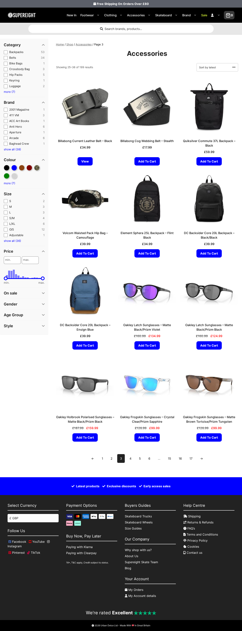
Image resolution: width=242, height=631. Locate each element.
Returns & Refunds (199, 522)
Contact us (194, 552)
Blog (128, 568)
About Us (131, 556)
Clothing (110, 15)
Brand (186, 15)
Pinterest (18, 552)
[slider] (6, 278)
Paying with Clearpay (81, 553)
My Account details (141, 596)
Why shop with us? (138, 550)
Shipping (194, 516)
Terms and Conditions (202, 534)
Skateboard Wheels (139, 522)
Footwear (87, 15)
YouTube (38, 542)
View (85, 161)
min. (8, 260)
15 (169, 458)
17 (190, 458)
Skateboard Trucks (138, 516)
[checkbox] (24, 52)
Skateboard (163, 15)
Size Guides (133, 528)
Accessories (136, 15)
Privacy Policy (197, 540)
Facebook (18, 542)
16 (180, 458)
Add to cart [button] (147, 161)
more (9, 92)
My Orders (135, 590)
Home (60, 44)
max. (26, 260)
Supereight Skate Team (141, 562)
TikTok (35, 552)
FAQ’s (190, 528)
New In (72, 15)
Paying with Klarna (79, 547)
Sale (204, 15)
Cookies (192, 546)
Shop (69, 44)
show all (12, 149)
